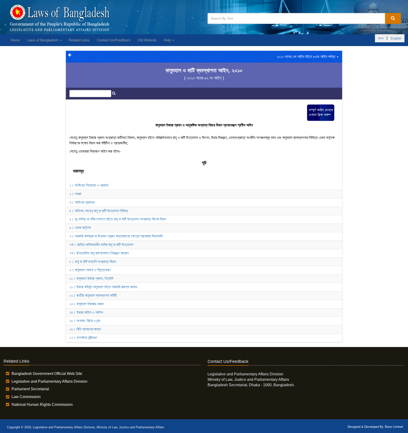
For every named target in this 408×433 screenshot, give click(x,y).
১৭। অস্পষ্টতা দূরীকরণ (83, 338)
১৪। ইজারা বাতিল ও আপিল (86, 312)
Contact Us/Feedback (114, 40)
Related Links (79, 40)
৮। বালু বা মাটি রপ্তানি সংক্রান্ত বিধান (92, 262)
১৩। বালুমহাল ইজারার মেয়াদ (86, 304)
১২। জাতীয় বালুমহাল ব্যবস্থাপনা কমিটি (93, 295)
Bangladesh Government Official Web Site (47, 374)
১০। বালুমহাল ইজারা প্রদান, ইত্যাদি (91, 278)
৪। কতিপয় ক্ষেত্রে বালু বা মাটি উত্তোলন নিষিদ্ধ (98, 211)
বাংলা (380, 38)
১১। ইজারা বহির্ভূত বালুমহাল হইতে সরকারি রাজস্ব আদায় (103, 287)
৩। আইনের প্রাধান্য (82, 202)
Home (15, 40)
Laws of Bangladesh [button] (43, 40)
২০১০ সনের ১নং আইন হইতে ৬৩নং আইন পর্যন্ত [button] (306, 57)
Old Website (147, 40)
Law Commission (26, 397)
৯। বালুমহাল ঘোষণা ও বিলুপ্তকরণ (89, 270)
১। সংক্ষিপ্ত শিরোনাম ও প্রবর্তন (88, 185)
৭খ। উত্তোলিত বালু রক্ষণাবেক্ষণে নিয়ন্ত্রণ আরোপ (99, 253)
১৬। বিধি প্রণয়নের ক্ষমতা (85, 329)
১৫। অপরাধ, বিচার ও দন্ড (84, 321)
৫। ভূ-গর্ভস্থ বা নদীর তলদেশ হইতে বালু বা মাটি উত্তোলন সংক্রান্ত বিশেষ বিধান (117, 219)
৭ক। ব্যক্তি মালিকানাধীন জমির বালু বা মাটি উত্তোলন (101, 245)
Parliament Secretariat (30, 389)
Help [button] (168, 40)
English (396, 38)
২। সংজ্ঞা (75, 194)
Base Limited (394, 427)
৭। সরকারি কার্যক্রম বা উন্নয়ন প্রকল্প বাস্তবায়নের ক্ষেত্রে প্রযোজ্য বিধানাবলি (116, 236)
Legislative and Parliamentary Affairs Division (49, 381)
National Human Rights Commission (42, 405)
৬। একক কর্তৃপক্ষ (80, 228)
